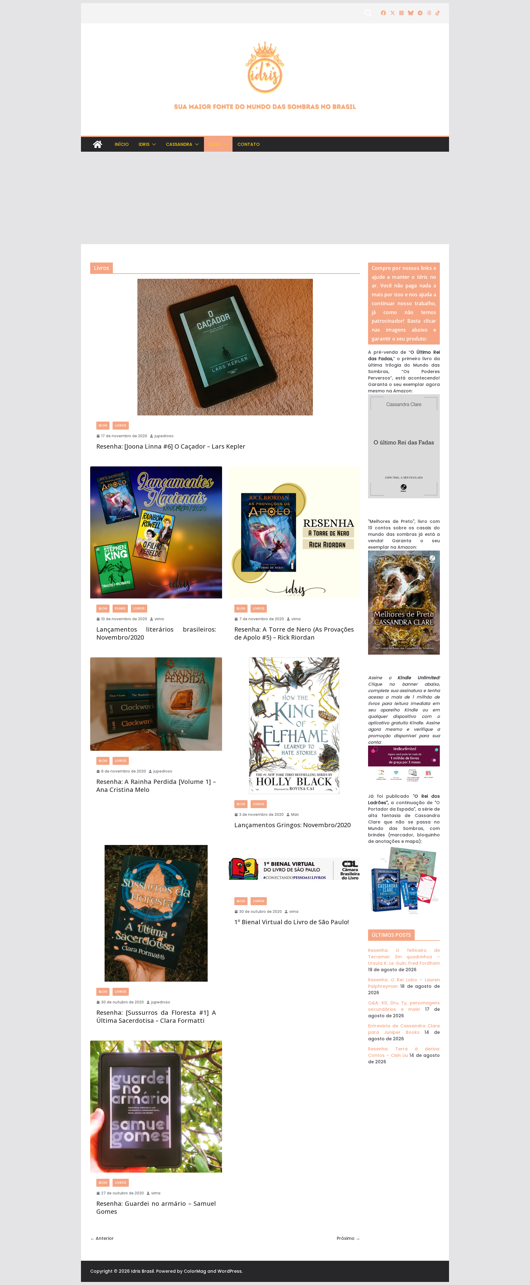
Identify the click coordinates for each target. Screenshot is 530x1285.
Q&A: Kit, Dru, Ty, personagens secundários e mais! (404, 1006)
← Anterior (102, 1238)
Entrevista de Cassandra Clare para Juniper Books (404, 1029)
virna (159, 618)
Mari (295, 814)
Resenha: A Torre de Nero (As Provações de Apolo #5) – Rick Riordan (294, 633)
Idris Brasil (142, 1271)
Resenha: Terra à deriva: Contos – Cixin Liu (404, 1052)
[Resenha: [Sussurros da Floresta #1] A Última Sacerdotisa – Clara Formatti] (156, 913)
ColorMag (195, 1271)
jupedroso (164, 435)
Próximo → (348, 1238)
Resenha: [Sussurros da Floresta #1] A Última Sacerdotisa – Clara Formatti (156, 1016)
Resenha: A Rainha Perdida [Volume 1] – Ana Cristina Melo (156, 785)
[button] (152, 144)
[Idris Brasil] (97, 144)
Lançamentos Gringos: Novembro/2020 (292, 825)
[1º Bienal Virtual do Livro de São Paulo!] (294, 868)
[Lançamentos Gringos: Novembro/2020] (294, 725)
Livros (120, 425)
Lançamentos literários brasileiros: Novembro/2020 (156, 633)
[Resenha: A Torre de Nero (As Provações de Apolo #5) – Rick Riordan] (294, 532)
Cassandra (179, 144)
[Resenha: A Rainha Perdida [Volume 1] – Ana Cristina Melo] (156, 704)
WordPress (229, 1271)
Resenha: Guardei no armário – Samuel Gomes (156, 1207)
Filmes (120, 608)
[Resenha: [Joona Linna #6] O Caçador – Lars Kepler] (225, 347)
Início (122, 144)
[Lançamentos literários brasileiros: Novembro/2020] (156, 532)
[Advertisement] (265, 198)
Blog (215, 144)
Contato (248, 144)
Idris (144, 144)
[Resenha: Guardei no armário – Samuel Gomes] (156, 1107)
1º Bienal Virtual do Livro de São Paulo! (291, 922)
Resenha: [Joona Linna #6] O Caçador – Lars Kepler (170, 446)
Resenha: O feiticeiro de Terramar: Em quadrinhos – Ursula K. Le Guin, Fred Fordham (404, 956)
